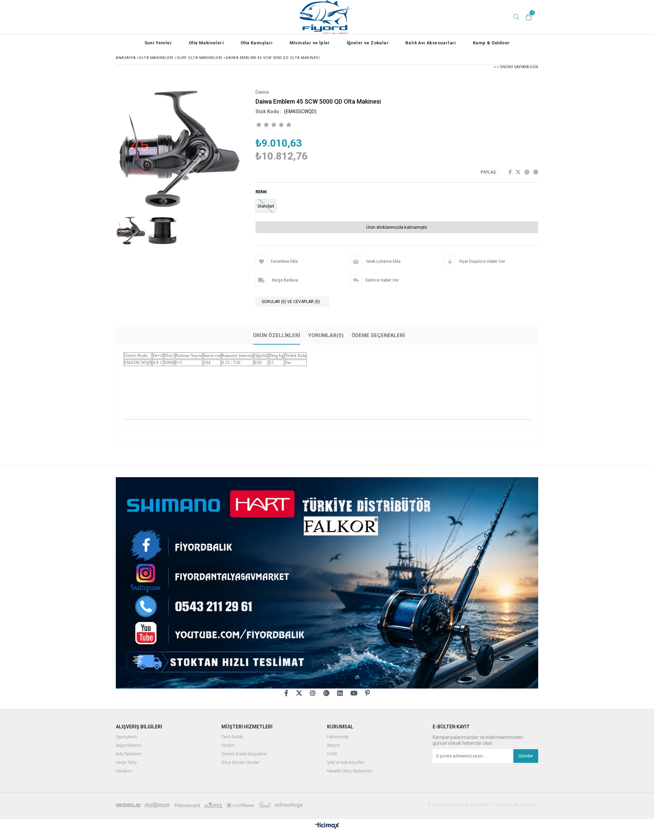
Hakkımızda (337, 737)
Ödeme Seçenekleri (378, 335)
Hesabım (124, 771)
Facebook (510, 172)
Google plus (535, 172)
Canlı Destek (232, 737)
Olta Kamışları (256, 42)
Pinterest (527, 172)
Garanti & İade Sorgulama (244, 754)
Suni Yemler (158, 42)
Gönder (525, 755)
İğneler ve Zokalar (368, 42)
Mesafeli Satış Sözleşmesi (349, 771)
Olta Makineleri (206, 42)
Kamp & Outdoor (491, 42)
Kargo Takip (126, 762)
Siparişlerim (126, 737)
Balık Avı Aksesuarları (430, 42)
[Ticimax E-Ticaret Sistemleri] (327, 825)
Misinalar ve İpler (310, 42)
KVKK (332, 754)
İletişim (333, 745)
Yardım (227, 745)
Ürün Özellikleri (276, 335)
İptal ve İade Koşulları (345, 762)
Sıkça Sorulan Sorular (240, 762)
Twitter (518, 172)
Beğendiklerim (128, 745)
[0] (528, 17)
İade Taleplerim (129, 754)
